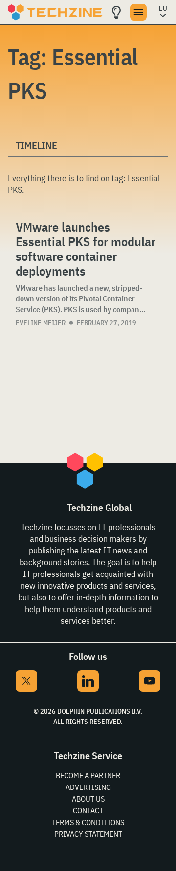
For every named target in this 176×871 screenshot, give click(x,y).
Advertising (88, 787)
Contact (88, 810)
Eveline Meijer (41, 323)
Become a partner (88, 775)
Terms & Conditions (88, 822)
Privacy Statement (88, 834)
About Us (88, 799)
